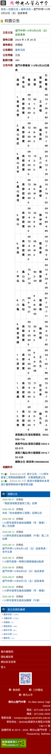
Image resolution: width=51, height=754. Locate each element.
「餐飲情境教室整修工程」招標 (19, 503)
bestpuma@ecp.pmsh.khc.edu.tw (32, 717)
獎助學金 (10, 626)
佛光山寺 (28, 694)
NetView (45, 733)
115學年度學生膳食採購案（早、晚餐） (24, 590)
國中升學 (10, 630)
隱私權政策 (7, 656)
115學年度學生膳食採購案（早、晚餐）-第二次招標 (24, 524)
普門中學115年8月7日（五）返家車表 (23, 581)
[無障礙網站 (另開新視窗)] (25, 743)
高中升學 (10, 634)
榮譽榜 (8, 622)
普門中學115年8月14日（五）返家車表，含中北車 (25, 550)
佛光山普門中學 (37, 729)
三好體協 (38, 689)
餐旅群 (16, 689)
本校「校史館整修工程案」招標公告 (22, 513)
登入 (3, 667)
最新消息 (11, 614)
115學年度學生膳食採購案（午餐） (21, 600)
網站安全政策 (8, 661)
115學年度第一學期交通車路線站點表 (23, 561)
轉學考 (9, 638)
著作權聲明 (7, 651)
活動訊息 (11, 618)
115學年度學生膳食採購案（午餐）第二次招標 (25, 537)
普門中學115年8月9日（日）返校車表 (23, 571)
